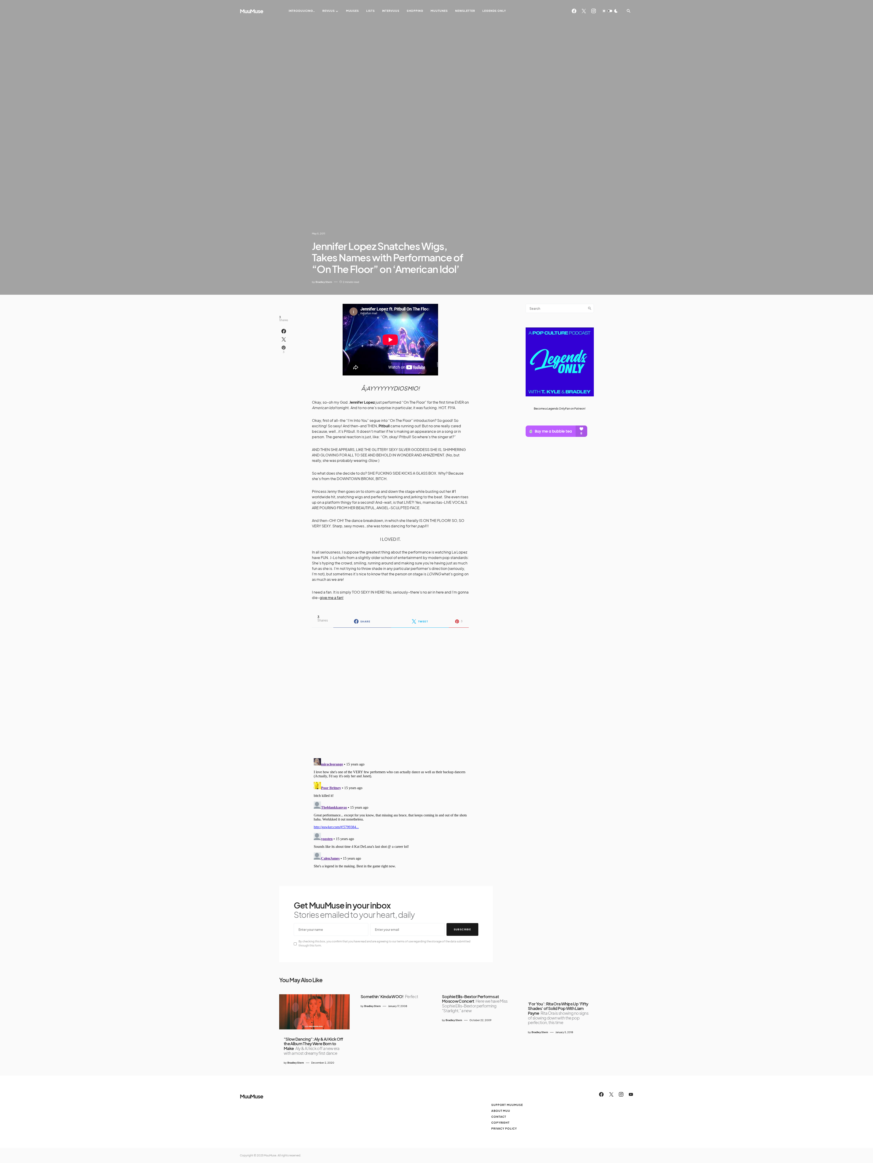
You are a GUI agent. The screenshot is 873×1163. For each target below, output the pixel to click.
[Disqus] (390, 690)
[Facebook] (574, 11)
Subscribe (462, 929)
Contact (498, 1116)
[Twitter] (584, 11)
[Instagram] (593, 11)
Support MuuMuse (507, 1105)
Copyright (500, 1122)
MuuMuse (251, 11)
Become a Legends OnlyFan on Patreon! (560, 408)
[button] (610, 11)
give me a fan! (332, 597)
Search (590, 308)
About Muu (500, 1111)
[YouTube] (631, 1094)
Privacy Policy (504, 1128)
